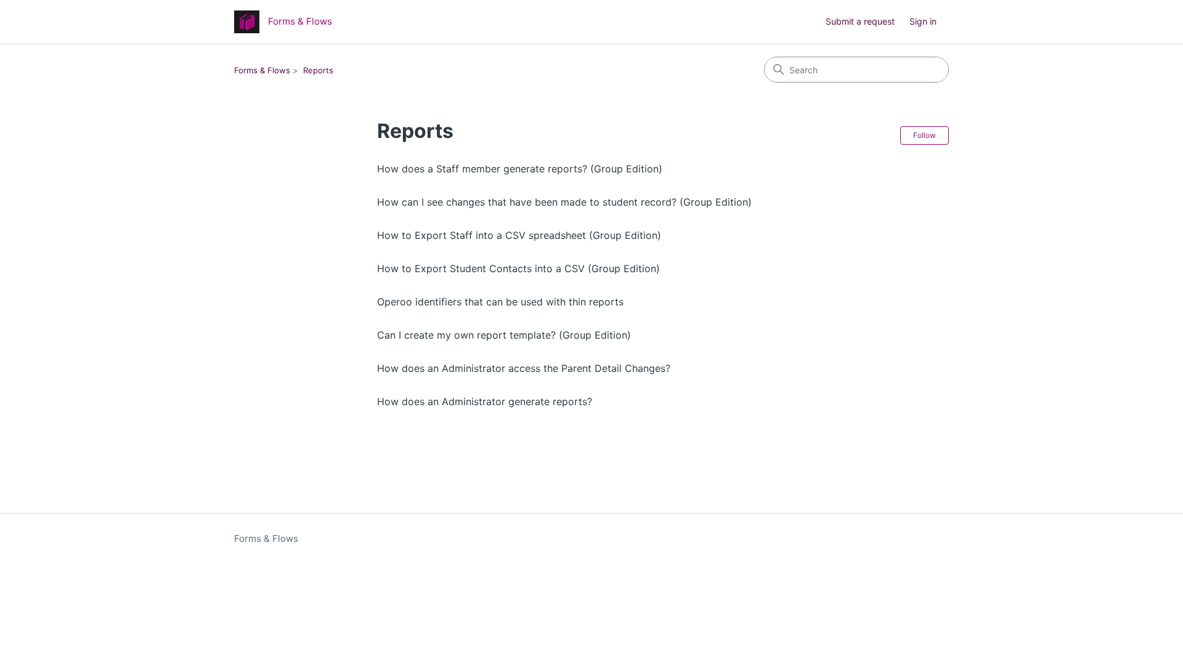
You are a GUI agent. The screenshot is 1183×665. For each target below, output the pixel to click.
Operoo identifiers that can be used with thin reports (500, 302)
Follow (924, 135)
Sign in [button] (923, 21)
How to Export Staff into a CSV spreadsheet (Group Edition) (519, 235)
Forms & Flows (262, 70)
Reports (318, 70)
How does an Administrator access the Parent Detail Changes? (523, 368)
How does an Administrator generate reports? (484, 401)
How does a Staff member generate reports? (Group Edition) (519, 169)
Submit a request (860, 21)
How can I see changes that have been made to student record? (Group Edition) (564, 202)
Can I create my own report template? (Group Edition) (504, 335)
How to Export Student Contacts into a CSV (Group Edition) (518, 268)
